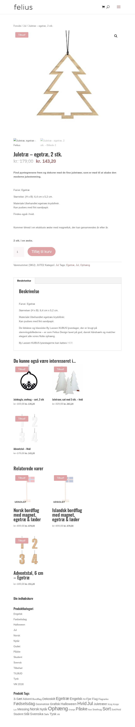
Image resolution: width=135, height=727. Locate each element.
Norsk (17, 635)
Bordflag (37, 699)
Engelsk (18, 613)
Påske (17, 651)
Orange (72, 710)
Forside (17, 26)
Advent (27, 698)
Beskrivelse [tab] (24, 280)
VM (58, 714)
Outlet (17, 646)
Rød (90, 710)
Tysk (16, 678)
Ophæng (85, 265)
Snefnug (97, 709)
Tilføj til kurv (41, 251)
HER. (70, 342)
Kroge (116, 704)
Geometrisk (42, 704)
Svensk (18, 662)
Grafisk (55, 704)
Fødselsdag (20, 619)
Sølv (46, 714)
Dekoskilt (48, 699)
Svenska (36, 714)
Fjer (88, 699)
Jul (24, 26)
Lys (15, 710)
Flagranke (103, 699)
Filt (84, 699)
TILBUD (18, 673)
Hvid (81, 703)
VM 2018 (19, 684)
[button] (116, 36)
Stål (26, 714)
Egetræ (70, 265)
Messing (23, 709)
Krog (110, 704)
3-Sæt (18, 699)
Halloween (19, 624)
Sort (106, 708)
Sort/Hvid (116, 709)
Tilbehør (18, 668)
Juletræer (100, 704)
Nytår (17, 640)
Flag (95, 698)
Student (18, 657)
